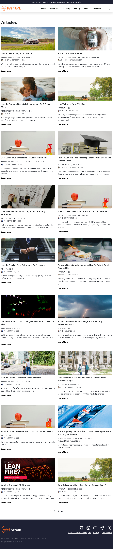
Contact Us (107, 532)
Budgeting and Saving (11, 57)
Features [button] (54, 9)
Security (66, 9)
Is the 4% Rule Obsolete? (70, 53)
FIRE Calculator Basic (77, 532)
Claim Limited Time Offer (73, 2)
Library (77, 9)
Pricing (96, 532)
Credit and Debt (65, 165)
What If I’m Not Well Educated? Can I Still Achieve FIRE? (84, 211)
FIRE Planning (26, 57)
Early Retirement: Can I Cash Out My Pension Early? (82, 485)
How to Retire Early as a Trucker (17, 53)
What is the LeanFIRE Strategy (15, 485)
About (86, 9)
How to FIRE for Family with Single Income (21, 378)
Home (43, 9)
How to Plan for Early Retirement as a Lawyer (23, 265)
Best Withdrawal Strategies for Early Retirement (24, 158)
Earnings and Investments (13, 328)
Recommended (94, 57)
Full (89, 532)
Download (97, 9)
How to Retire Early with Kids (72, 104)
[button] (109, 8)
